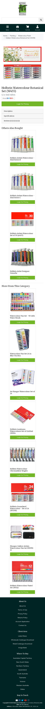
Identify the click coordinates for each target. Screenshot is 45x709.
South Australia (22, 674)
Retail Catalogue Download (22, 644)
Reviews (7, 121)
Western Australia (22, 685)
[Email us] (17, 700)
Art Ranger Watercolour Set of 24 (22, 393)
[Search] (41, 19)
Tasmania (22, 678)
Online (22, 689)
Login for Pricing (23, 104)
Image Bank (22, 648)
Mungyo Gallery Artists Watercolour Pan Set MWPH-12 (22, 548)
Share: (5, 98)
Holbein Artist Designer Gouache (20, 272)
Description (8, 111)
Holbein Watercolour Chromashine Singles (19, 470)
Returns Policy (22, 618)
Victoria (22, 681)
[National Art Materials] (22, 9)
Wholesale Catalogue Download (22, 640)
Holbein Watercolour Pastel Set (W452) (21, 587)
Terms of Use (22, 610)
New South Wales (22, 662)
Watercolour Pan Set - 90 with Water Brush (22, 317)
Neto (41, 703)
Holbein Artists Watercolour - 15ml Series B (22, 159)
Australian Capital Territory (22, 658)
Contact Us (22, 625)
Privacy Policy (22, 614)
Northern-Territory (22, 666)
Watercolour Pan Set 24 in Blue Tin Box (20, 355)
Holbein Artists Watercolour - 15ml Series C (22, 197)
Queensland (22, 670)
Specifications (9, 116)
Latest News (22, 636)
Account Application (23, 621)
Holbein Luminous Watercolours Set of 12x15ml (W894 (21, 431)
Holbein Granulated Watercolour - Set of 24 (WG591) (19, 509)
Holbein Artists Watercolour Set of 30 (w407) (21, 234)
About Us (22, 606)
